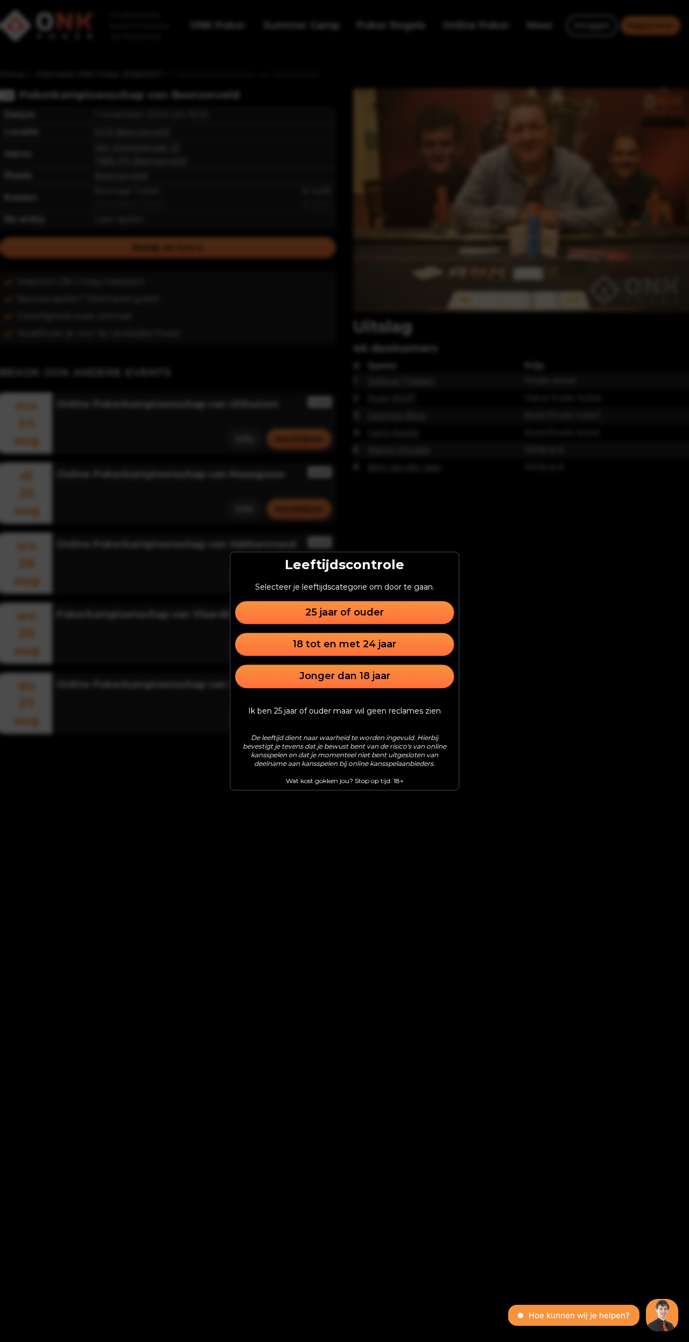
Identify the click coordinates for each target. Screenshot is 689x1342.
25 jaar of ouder (344, 612)
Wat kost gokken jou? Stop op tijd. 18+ (345, 781)
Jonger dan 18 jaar (344, 676)
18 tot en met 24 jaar (344, 644)
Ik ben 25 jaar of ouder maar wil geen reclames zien (344, 711)
